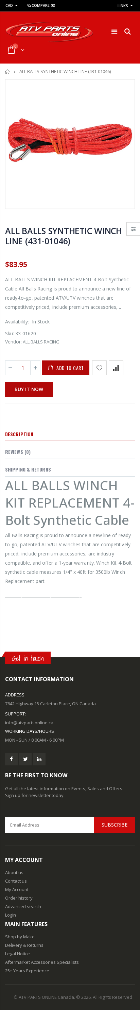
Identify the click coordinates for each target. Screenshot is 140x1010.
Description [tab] (19, 434)
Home (7, 71)
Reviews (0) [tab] (18, 451)
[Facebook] (11, 759)
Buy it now (29, 389)
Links (123, 5)
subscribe (114, 824)
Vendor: (13, 341)
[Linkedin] (39, 759)
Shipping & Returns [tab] (28, 469)
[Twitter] (25, 759)
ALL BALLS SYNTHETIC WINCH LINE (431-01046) (63, 236)
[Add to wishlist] (99, 367)
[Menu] (114, 31)
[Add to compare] (116, 367)
